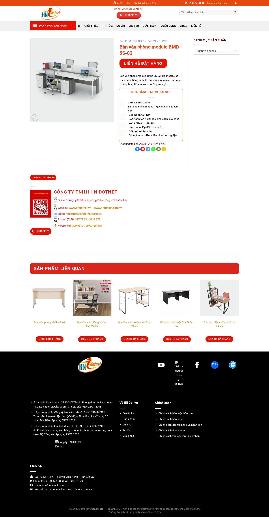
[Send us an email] (193, 3)
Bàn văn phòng (157, 41)
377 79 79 (81, 219)
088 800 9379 (75, 225)
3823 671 (94, 219)
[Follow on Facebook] (183, 3)
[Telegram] (148, 149)
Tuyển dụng (167, 25)
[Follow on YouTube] (200, 3)
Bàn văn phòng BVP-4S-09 (49, 322)
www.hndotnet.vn (80, 207)
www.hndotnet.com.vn (108, 207)
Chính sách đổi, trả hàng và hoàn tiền (180, 424)
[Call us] (196, 3)
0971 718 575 (94, 225)
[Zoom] (34, 117)
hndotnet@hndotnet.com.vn (84, 213)
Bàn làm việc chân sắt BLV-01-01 (219, 324)
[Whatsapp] (153, 149)
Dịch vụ (127, 424)
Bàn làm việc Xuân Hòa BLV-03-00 (134, 324)
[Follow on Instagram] (186, 3)
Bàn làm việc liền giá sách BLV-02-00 (92, 324)
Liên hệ (196, 25)
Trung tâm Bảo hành (217, 3)
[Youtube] (142, 149)
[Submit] (235, 13)
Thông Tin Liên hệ (43, 177)
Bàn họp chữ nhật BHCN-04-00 (177, 324)
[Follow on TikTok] (190, 3)
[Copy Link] (164, 149)
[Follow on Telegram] (203, 3)
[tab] (43, 177)
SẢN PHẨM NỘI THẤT (131, 41)
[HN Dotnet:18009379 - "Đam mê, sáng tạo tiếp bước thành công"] (48, 13)
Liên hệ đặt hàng (143, 63)
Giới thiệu (91, 25)
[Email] (158, 149)
